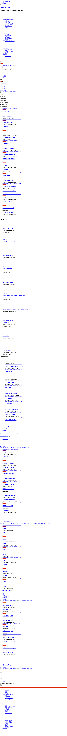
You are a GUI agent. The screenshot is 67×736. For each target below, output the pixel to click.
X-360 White (6, 336)
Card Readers (7, 39)
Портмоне (4, 663)
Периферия (3, 514)
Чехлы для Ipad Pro (6, 664)
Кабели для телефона (8, 718)
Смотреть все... (3, 432)
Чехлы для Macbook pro (9, 47)
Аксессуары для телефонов (8, 656)
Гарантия (4, 3)
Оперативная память (8, 26)
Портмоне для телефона (9, 45)
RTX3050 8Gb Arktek (8, 122)
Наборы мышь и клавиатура (10, 31)
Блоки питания (7, 22)
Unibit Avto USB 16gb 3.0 (9, 228)
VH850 (4, 528)
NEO (3, 266)
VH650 (4, 549)
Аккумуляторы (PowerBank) (10, 41)
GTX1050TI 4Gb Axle (8, 208)
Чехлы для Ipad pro (8, 46)
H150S (4, 582)
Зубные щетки (7, 57)
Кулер (4, 348)
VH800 (4, 539)
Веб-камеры (5, 53)
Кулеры (4, 444)
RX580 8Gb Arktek (8, 197)
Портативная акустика (9, 51)
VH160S (5, 571)
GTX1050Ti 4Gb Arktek (9, 186)
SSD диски (7, 20)
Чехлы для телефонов (8, 44)
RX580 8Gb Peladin (8, 111)
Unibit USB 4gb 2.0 (8, 282)
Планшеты (4, 733)
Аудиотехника (5, 723)
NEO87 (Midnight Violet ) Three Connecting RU (16, 309)
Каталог (4, 72)
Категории (4, 12)
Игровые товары (5, 426)
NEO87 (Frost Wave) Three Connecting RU (14, 295)
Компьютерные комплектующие (8, 320)
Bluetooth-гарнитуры (8, 42)
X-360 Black (6, 322)
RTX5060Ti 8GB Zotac (9, 133)
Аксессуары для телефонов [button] (7, 40)
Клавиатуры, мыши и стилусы (8, 306)
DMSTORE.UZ (6, 7)
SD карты (6, 36)
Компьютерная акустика (9, 49)
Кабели (4, 661)
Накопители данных (6, 252)
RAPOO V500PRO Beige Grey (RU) (14, 366)
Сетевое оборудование (9, 24)
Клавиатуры (7, 15)
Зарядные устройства (6, 660)
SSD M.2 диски (7, 21)
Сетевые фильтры (6, 442)
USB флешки (7, 34)
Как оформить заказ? (6, 1)
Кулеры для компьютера (9, 23)
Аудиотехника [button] (5, 48)
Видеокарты (7, 25)
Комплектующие (5, 436)
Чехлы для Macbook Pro (7, 665)
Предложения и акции (7, 59)
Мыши (6, 16)
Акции (4, 2)
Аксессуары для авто (6, 732)
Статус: (4, 232)
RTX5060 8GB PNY (8, 165)
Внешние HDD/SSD (8, 35)
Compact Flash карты (8, 38)
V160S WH (6, 560)
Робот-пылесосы (8, 56)
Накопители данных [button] (6, 33)
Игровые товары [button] (5, 14)
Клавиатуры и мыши (6, 703)
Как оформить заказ (6, 74)
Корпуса (6, 27)
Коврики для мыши (8, 32)
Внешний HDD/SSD (6, 592)
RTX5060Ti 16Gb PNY (9, 154)
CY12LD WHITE (7, 350)
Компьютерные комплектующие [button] (8, 19)
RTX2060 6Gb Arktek (8, 143)
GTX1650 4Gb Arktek (8, 176)
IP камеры (6, 55)
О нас (4, 77)
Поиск (2, 63)
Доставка (4, 75)
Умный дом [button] (5, 54)
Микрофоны (7, 18)
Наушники (6, 17)
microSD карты (7, 37)
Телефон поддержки (6, 65)
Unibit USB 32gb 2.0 (8, 605)
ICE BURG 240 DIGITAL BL (12, 361)
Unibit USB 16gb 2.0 (8, 255)
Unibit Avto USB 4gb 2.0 (9, 241)
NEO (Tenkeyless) (7, 268)
